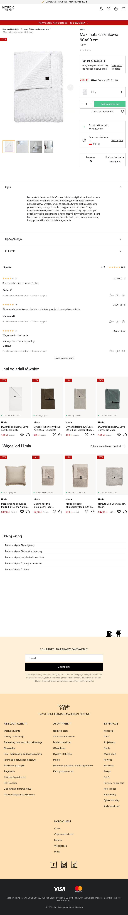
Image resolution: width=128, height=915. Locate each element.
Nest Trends (110, 788)
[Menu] (123, 9)
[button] (85, 50)
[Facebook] (54, 864)
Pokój (107, 777)
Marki (106, 736)
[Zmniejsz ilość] (82, 104)
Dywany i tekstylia (10, 29)
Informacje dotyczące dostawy (20, 759)
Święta (107, 771)
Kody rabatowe (111, 806)
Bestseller (109, 765)
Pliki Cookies (10, 783)
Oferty (107, 748)
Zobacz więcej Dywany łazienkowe (23, 563)
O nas (57, 828)
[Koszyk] (116, 9)
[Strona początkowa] (8, 8)
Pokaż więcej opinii (64, 358)
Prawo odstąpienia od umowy (19, 794)
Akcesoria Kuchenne (64, 736)
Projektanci (109, 742)
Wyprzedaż (110, 754)
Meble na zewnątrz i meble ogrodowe (73, 765)
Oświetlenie (59, 748)
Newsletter (9, 748)
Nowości (108, 759)
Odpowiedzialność (64, 834)
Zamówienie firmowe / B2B (18, 788)
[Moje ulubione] (108, 9)
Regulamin (9, 771)
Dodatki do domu (62, 742)
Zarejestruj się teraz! (117, 67)
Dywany (24, 29)
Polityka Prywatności (14, 777)
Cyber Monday (111, 800)
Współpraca (60, 845)
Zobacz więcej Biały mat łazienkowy (23, 551)
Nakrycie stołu (60, 730)
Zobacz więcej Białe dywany (20, 545)
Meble (56, 759)
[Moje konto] (101, 9)
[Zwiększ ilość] (91, 104)
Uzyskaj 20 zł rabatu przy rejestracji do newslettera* (67, 2)
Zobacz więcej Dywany (17, 569)
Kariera (58, 840)
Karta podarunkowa (63, 771)
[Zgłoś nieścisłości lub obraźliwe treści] (123, 295)
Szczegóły (117, 140)
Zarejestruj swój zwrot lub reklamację (23, 742)
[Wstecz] (5, 87)
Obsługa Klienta (12, 730)
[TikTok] (74, 864)
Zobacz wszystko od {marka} (105, 446)
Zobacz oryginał (39, 295)
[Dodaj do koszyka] (28, 435)
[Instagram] (64, 864)
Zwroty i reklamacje (14, 736)
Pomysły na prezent (114, 783)
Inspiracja (108, 730)
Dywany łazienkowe (39, 29)
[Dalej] (70, 87)
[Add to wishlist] (22, 435)
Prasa (57, 851)
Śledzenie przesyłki (14, 765)
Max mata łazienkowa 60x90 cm (18, 32)
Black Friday (110, 794)
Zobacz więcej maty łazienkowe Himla (24, 557)
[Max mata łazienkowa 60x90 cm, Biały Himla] (38, 87)
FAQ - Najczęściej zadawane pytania (23, 754)
